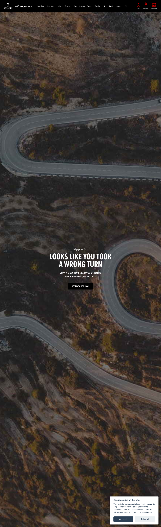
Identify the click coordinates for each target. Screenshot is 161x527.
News (105, 6)
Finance (89, 6)
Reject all (145, 519)
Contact (119, 6)
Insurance (82, 6)
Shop (75, 6)
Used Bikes (50, 6)
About (111, 6)
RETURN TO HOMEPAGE (80, 286)
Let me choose (145, 512)
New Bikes (40, 6)
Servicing (68, 6)
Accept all (123, 519)
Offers (60, 6)
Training (97, 6)
